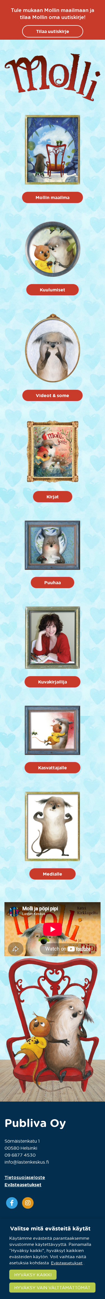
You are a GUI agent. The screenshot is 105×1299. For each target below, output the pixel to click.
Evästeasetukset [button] (22, 1184)
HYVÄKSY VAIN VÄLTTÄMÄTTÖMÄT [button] (52, 1287)
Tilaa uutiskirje (52, 31)
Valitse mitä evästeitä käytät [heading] (50, 1228)
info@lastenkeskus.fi (26, 1162)
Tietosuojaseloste (24, 1177)
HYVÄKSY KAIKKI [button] (33, 1274)
